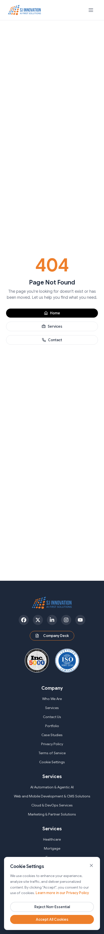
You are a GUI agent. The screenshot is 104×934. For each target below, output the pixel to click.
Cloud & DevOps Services (52, 805)
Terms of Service (52, 753)
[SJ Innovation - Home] (24, 10)
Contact (55, 340)
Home (55, 313)
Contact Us (52, 717)
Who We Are (52, 698)
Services (55, 326)
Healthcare (52, 839)
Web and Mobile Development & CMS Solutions (52, 796)
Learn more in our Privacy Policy (62, 893)
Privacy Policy (52, 744)
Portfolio (52, 726)
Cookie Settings (52, 762)
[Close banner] (91, 865)
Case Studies (52, 735)
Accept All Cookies (52, 919)
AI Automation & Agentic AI (52, 787)
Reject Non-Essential (52, 907)
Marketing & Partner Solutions (52, 814)
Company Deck (56, 635)
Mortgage (52, 848)
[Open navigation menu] (91, 10)
